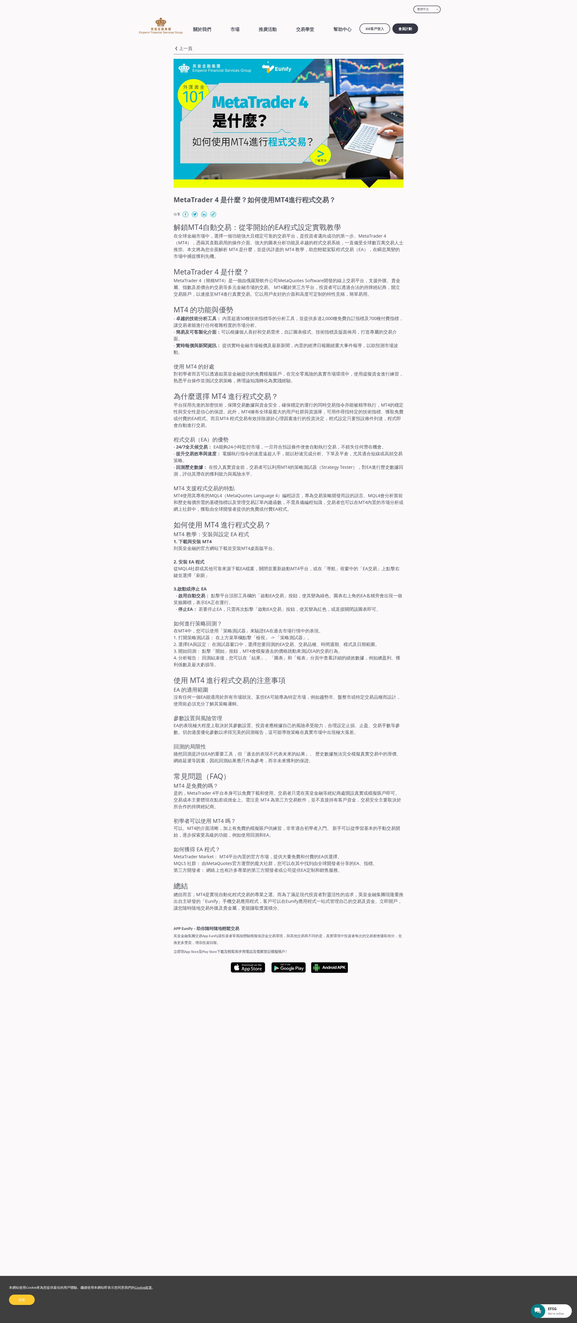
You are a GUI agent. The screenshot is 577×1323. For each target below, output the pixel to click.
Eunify (211, 901)
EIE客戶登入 (375, 28)
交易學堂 (305, 29)
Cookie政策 (143, 1287)
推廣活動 (268, 29)
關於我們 (202, 29)
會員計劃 (405, 28)
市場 (235, 29)
